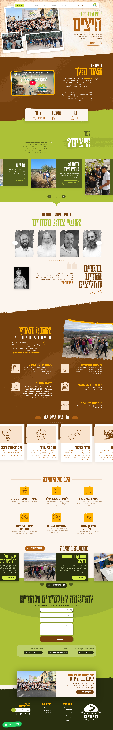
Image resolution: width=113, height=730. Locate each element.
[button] (49, 196)
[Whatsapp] (21, 714)
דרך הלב (70, 5)
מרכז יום (54, 5)
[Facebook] (29, 714)
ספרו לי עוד (72, 183)
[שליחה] (13, 710)
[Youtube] (25, 714)
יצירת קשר (37, 5)
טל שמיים (62, 5)
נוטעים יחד (46, 5)
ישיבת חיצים (79, 5)
